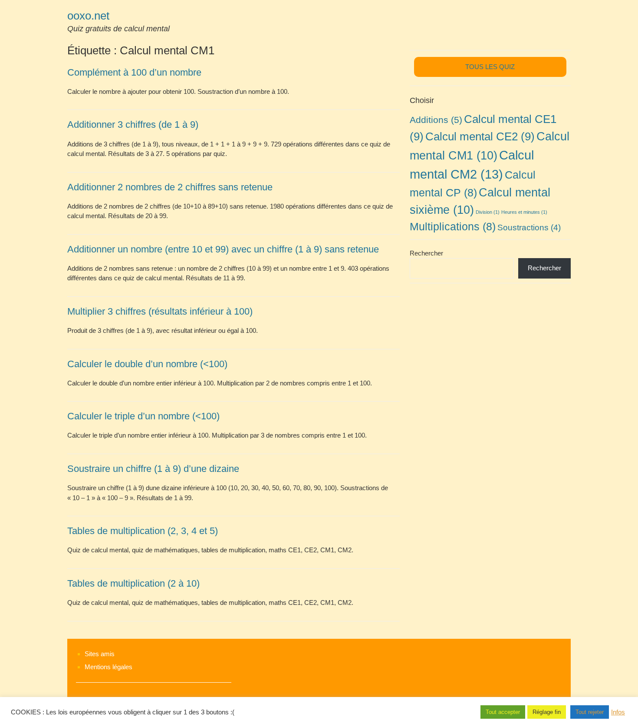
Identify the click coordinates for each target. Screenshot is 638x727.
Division (488, 212)
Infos (618, 712)
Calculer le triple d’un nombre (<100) (143, 416)
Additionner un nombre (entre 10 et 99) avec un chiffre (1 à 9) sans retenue (223, 249)
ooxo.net (88, 15)
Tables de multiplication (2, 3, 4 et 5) (142, 530)
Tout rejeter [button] (590, 712)
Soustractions (529, 227)
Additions (436, 120)
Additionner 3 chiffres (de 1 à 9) (132, 124)
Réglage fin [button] (547, 712)
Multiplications (453, 226)
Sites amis (100, 653)
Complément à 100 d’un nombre (134, 72)
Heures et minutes (524, 212)
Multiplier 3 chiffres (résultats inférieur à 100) (160, 311)
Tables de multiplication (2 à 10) (133, 583)
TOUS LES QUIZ (490, 66)
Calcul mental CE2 (480, 136)
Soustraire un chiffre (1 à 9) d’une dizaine (153, 468)
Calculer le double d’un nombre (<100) (147, 364)
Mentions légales (108, 667)
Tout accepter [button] (503, 712)
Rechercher (426, 253)
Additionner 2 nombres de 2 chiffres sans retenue (170, 187)
